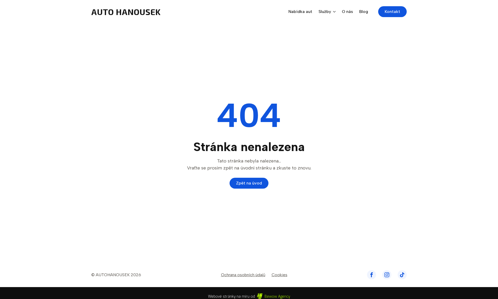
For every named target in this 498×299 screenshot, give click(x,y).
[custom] (371, 274)
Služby (325, 12)
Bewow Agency (277, 296)
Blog (363, 12)
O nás (347, 12)
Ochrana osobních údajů (243, 274)
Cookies (279, 274)
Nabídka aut (300, 12)
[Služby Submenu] (333, 12)
